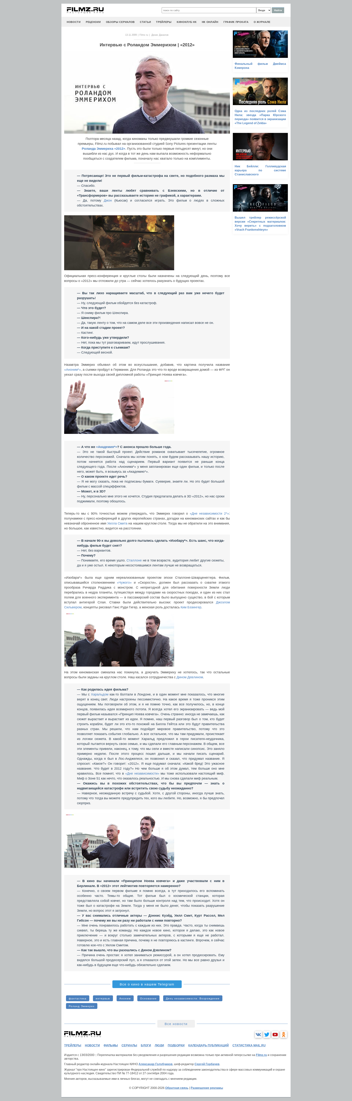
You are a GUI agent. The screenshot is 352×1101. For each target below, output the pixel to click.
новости (74, 22)
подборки (176, 1045)
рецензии (93, 22)
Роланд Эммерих (82, 1006)
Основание (148, 998)
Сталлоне (134, 560)
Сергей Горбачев (207, 1064)
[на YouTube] (275, 1034)
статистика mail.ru (249, 1045)
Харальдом (99, 694)
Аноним (125, 998)
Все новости (176, 1024)
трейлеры (164, 22)
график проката (236, 22)
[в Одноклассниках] (283, 1034)
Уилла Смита (117, 523)
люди (159, 1045)
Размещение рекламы (207, 1087)
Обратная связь (176, 1087)
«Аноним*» (72, 369)
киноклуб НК (187, 22)
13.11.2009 (131, 35)
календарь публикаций (208, 1045)
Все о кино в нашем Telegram (147, 984)
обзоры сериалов (120, 22)
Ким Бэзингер (191, 607)
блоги (146, 1045)
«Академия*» (106, 447)
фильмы (111, 1045)
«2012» (119, 148)
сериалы (129, 1045)
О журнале (262, 22)
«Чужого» (124, 582)
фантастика (78, 998)
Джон (108, 200)
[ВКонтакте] (258, 1034)
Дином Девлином (190, 677)
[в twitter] (266, 1034)
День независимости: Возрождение (193, 998)
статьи (145, 22)
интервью (103, 998)
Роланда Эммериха (97, 148)
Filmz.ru (144, 35)
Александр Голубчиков (156, 1064)
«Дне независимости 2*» (209, 513)
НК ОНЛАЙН (210, 22)
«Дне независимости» (142, 773)
